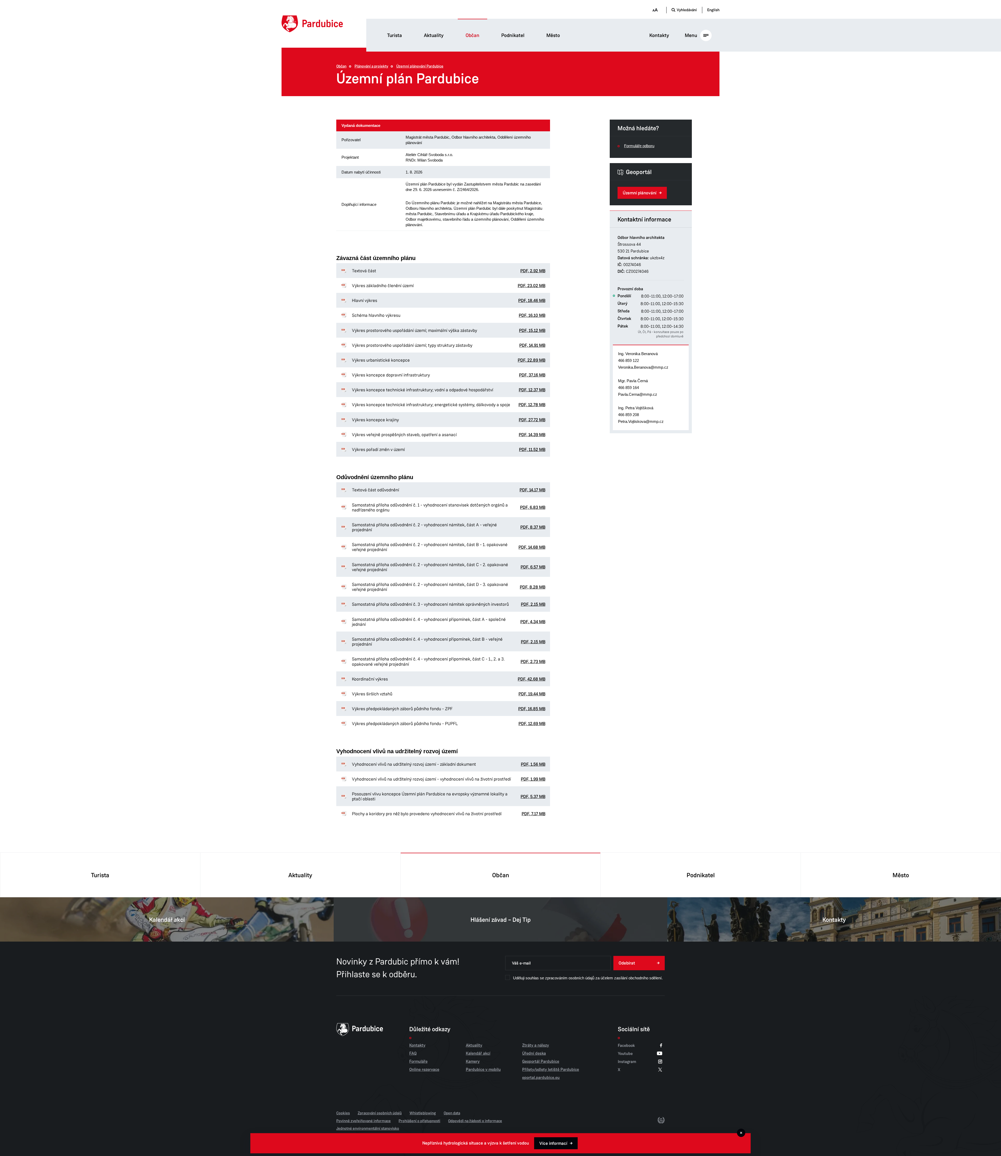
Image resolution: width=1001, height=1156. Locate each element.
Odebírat (627, 963)
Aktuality (434, 35)
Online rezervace (424, 1069)
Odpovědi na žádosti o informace (475, 1120)
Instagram (627, 1061)
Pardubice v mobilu (483, 1069)
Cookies (343, 1113)
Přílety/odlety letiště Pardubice (550, 1069)
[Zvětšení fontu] (655, 10)
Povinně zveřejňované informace (363, 1120)
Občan (472, 35)
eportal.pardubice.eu (541, 1077)
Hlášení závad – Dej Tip (501, 920)
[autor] (661, 1121)
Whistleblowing (423, 1113)
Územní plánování (639, 193)
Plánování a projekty (371, 66)
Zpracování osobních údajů (380, 1113)
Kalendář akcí (167, 920)
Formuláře (418, 1061)
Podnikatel (512, 35)
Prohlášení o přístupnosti (419, 1120)
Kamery (473, 1061)
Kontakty (659, 35)
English (713, 10)
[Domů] (312, 23)
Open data (452, 1113)
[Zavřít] (741, 1133)
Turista (394, 35)
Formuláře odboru (639, 146)
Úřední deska (534, 1053)
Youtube (625, 1053)
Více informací (553, 1143)
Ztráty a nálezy (535, 1045)
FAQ (413, 1053)
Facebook (626, 1045)
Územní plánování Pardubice (419, 66)
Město (553, 35)
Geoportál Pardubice (540, 1061)
